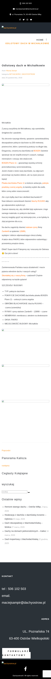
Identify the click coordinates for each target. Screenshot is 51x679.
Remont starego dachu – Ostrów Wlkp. (23, 507)
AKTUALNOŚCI (15, 74)
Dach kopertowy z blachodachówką (21, 539)
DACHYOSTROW (28, 74)
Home (40, 40)
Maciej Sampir (11, 71)
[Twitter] (24, 19)
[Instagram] (27, 19)
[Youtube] (31, 19)
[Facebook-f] (20, 19)
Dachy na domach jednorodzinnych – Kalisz (25, 531)
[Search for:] (15, 492)
